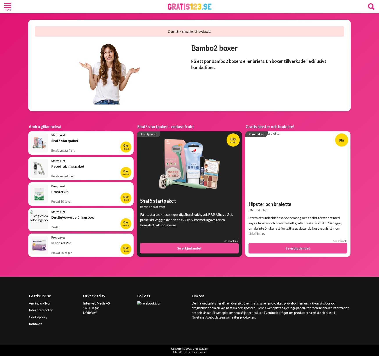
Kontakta (35, 324)
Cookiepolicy (38, 317)
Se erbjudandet (189, 248)
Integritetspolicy (41, 310)
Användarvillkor (40, 303)
